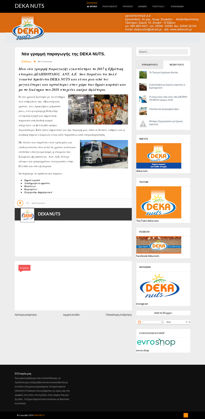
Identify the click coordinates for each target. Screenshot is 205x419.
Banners (142, 6)
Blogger (167, 312)
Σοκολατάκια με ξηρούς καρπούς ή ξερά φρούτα (167, 86)
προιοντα (128, 6)
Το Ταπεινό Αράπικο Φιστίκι (163, 72)
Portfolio (158, 6)
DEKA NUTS (29, 5)
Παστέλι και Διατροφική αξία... (164, 109)
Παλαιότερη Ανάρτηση (119, 314)
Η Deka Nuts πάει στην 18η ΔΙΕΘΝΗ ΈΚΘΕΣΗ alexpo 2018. (168, 98)
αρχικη (93, 6)
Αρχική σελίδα (71, 314)
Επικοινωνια (177, 6)
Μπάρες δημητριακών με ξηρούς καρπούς (166, 123)
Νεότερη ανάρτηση (26, 314)
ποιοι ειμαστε (109, 6)
